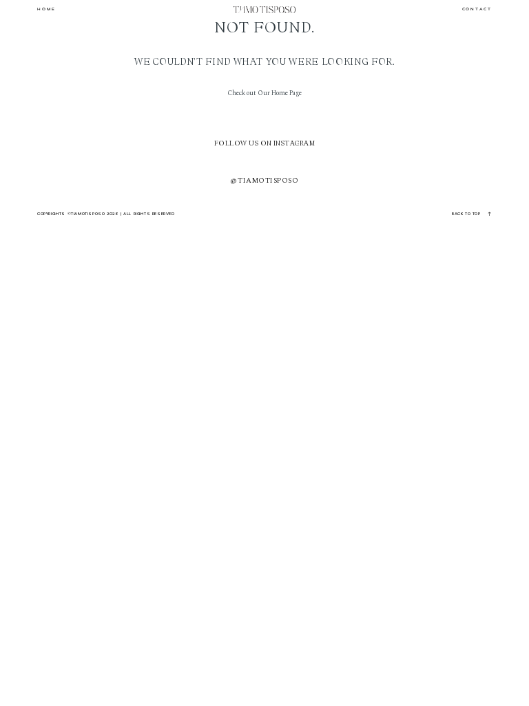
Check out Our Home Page (264, 93)
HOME (46, 9)
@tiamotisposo (264, 179)
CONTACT (477, 9)
